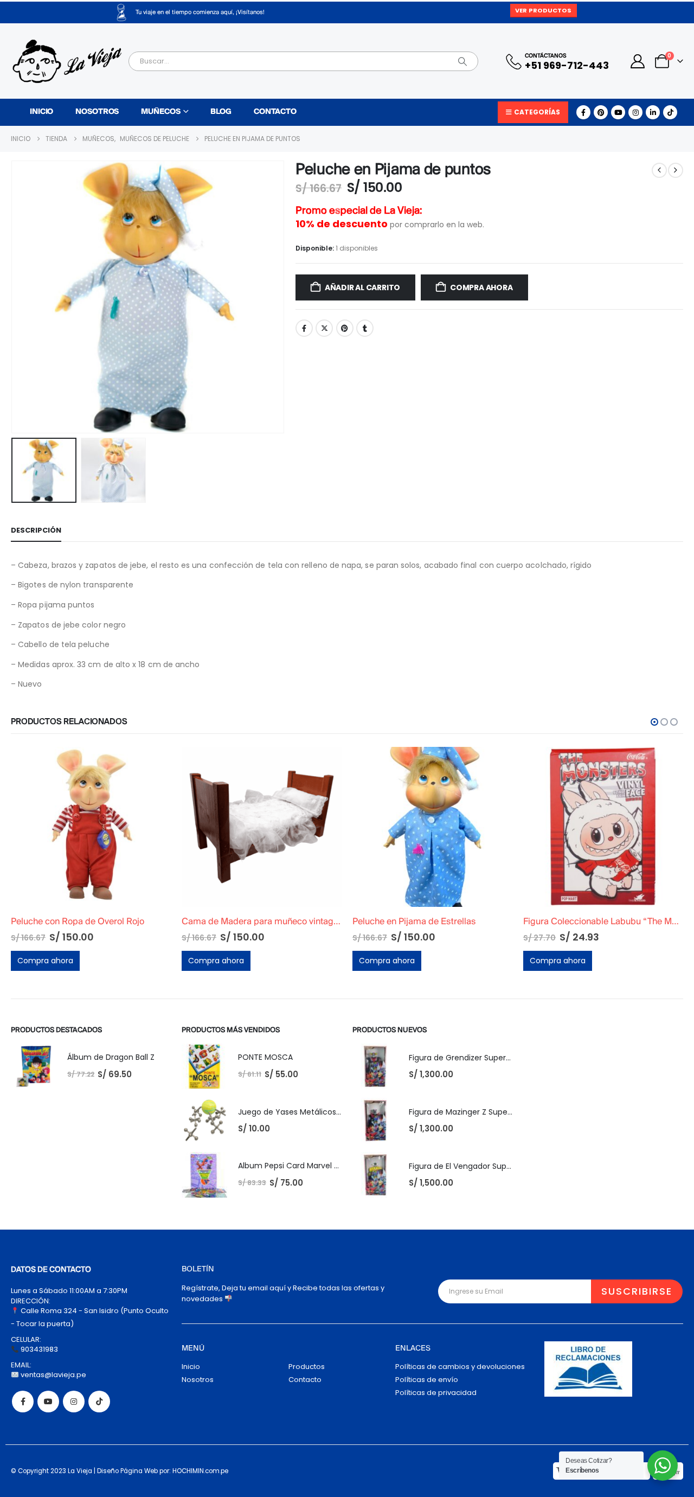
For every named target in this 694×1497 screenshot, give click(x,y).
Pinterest (345, 328)
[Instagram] (635, 112)
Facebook (304, 328)
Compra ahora (481, 287)
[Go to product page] (91, 827)
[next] (675, 170)
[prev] (659, 170)
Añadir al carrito (362, 287)
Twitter (324, 328)
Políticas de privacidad (436, 1392)
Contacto (275, 112)
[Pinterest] (601, 112)
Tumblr (365, 328)
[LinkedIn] (653, 112)
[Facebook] (583, 112)
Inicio (41, 112)
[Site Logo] (67, 61)
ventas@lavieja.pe (52, 1375)
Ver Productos (543, 10)
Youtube (48, 1401)
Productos (306, 1366)
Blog (221, 112)
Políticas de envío (426, 1379)
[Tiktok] (670, 112)
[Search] (462, 61)
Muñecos (160, 112)
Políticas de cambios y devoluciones (460, 1366)
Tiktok (99, 1401)
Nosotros (97, 112)
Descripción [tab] (36, 530)
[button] (13, 297)
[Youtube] (618, 112)
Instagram (74, 1401)
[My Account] (637, 61)
